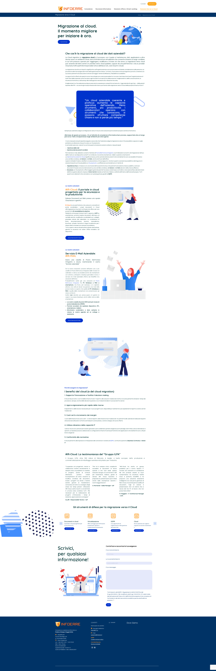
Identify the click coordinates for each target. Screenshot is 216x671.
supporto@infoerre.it (96, 635)
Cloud (136, 521)
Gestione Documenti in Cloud (76, 157)
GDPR (112, 440)
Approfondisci (69, 528)
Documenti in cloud (71, 521)
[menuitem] (143, 4)
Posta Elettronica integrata (104, 153)
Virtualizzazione (93, 521)
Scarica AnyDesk (95, 644)
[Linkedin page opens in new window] (95, 647)
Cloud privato (92, 163)
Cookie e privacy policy (97, 639)
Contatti (113, 622)
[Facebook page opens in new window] (92, 647)
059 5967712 (94, 630)
